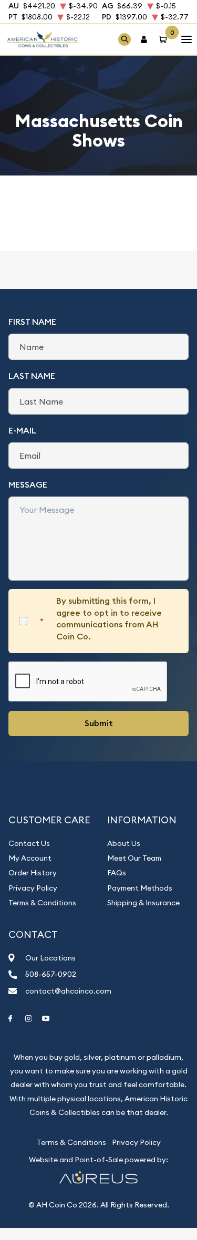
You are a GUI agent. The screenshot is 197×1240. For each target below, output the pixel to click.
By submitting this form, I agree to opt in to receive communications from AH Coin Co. (109, 618)
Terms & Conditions (42, 902)
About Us (123, 843)
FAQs (116, 872)
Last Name (31, 375)
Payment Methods (139, 888)
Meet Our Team (134, 858)
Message (27, 484)
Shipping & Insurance (143, 902)
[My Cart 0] (165, 39)
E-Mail (22, 430)
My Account (29, 858)
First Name (32, 321)
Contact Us (29, 843)
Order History (32, 872)
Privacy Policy (32, 888)
